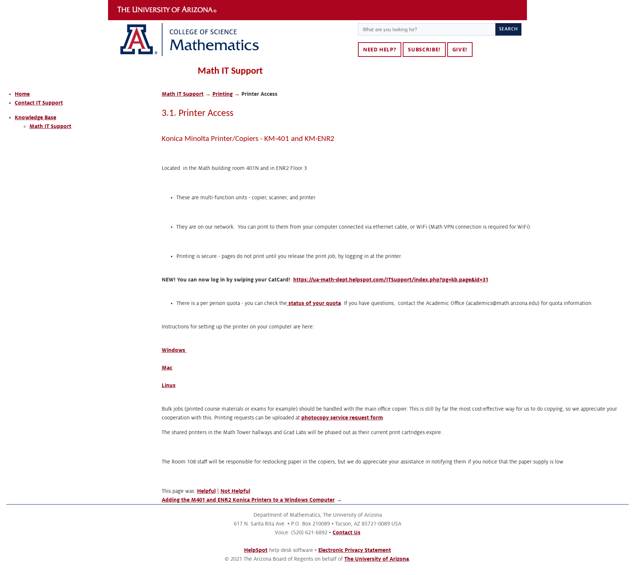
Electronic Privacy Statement (354, 550)
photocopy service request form (342, 418)
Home (22, 94)
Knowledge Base (35, 117)
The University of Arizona (166, 10)
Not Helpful (235, 491)
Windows (174, 350)
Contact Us (346, 532)
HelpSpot (256, 550)
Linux (169, 385)
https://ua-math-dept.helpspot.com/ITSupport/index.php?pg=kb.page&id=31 (390, 280)
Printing (222, 94)
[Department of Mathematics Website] (230, 41)
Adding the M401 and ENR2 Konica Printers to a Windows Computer (248, 500)
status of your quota (314, 303)
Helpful (206, 491)
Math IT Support (50, 126)
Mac (167, 368)
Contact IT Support (39, 103)
